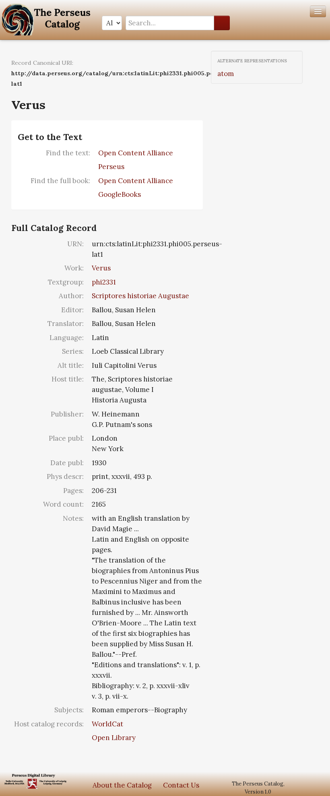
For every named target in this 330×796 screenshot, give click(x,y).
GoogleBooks (119, 194)
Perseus (111, 166)
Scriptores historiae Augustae (140, 295)
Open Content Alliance (135, 152)
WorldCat (107, 724)
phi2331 (104, 282)
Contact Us (181, 785)
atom (225, 73)
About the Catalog (122, 785)
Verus (101, 268)
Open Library (114, 737)
